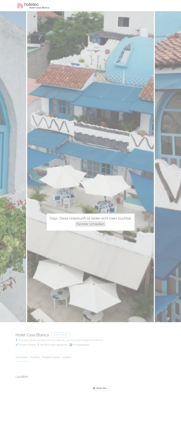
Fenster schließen (90, 224)
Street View (101, 388)
